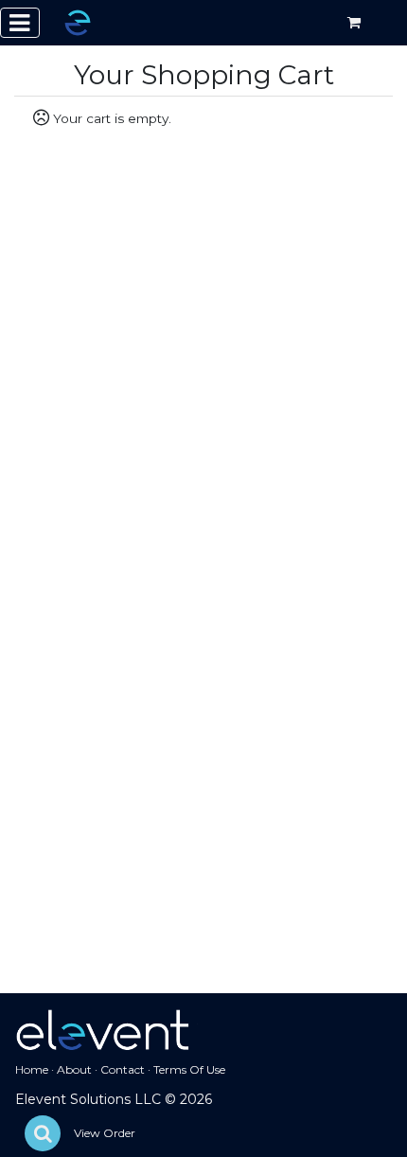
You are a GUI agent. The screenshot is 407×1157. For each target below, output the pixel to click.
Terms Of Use (189, 1069)
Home (31, 1069)
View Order (104, 1133)
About (74, 1069)
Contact (122, 1069)
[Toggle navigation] (20, 23)
